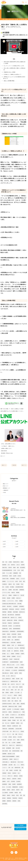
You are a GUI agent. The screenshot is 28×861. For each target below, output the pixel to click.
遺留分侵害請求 (5, 609)
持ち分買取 (4, 739)
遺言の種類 (19, 603)
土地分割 (3, 664)
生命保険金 (11, 792)
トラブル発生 (4, 737)
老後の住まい (18, 598)
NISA (3, 723)
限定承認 (3, 598)
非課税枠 (17, 723)
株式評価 (10, 626)
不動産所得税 (14, 798)
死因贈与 (8, 698)
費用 (21, 751)
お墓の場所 (10, 764)
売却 (18, 698)
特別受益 (3, 601)
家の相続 (19, 576)
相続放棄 (8, 598)
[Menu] (25, 2)
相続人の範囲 (15, 589)
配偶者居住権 (17, 614)
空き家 (20, 581)
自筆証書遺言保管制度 (19, 587)
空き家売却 (18, 781)
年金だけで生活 (20, 762)
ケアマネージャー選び (6, 592)
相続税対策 (19, 642)
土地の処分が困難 (18, 728)
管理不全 (22, 764)
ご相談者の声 (5, 490)
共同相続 (3, 656)
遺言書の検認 (11, 609)
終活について (3, 456)
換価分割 (8, 795)
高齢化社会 (16, 776)
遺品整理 (13, 784)
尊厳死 (13, 678)
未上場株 (8, 651)
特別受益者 (17, 653)
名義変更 (16, 667)
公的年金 (3, 639)
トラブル (17, 664)
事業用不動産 (22, 648)
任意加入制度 (13, 642)
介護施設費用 (15, 573)
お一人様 (7, 676)
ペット (18, 764)
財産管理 (22, 564)
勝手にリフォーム (16, 731)
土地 (22, 689)
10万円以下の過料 (5, 731)
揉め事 (3, 748)
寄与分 (16, 601)
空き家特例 (13, 781)
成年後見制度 (14, 634)
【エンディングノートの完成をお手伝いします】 (13, 66)
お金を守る (13, 684)
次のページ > (24, 465)
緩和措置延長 (4, 784)
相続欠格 (13, 592)
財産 (21, 789)
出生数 (22, 570)
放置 (7, 770)
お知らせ (18, 564)
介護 (15, 689)
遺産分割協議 (15, 612)
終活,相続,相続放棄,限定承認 (7, 570)
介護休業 (17, 756)
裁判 (20, 792)
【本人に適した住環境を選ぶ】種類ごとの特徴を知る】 (14, 69)
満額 (20, 701)
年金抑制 (7, 714)
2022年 (16, 544)
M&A (12, 639)
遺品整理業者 (19, 784)
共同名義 (22, 731)
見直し (10, 687)
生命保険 (7, 587)
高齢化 (18, 703)
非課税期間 (13, 723)
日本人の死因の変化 (9, 667)
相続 (3, 562)
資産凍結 (11, 673)
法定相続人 (21, 787)
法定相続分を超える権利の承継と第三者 (9, 603)
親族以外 (16, 701)
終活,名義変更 (22, 567)
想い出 (3, 787)
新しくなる (7, 723)
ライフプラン (4, 687)
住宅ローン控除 (15, 687)
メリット (3, 734)
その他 (4, 492)
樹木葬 (10, 576)
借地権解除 (19, 742)
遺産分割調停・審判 (5, 617)
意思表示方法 (4, 712)
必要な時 (3, 778)
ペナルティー (4, 767)
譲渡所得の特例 (17, 767)
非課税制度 (4, 773)
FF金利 (13, 645)
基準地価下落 (21, 620)
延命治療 (17, 678)
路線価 (14, 567)
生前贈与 (3, 634)
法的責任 (10, 770)
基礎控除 (3, 781)
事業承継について (6, 488)
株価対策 (3, 726)
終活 (6, 562)
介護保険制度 (21, 589)
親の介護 (22, 595)
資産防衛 (3, 645)
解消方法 (14, 737)
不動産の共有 (4, 728)
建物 (3, 692)
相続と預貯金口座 (11, 614)
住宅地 (3, 676)
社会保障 (14, 576)
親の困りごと (16, 759)
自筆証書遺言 (21, 606)
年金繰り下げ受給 (5, 578)
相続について (5, 484)
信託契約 (8, 639)
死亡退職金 (12, 587)
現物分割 (3, 795)
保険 (20, 770)
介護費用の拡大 (5, 659)
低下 (3, 670)
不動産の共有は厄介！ (19, 717)
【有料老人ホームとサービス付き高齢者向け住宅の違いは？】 (14, 77)
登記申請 (3, 620)
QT (15, 645)
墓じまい (7, 689)
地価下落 (16, 673)
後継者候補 (4, 637)
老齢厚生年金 (16, 651)
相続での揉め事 (5, 751)
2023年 (4, 544)
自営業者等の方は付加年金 (6, 703)
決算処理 (12, 653)
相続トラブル (4, 589)
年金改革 (10, 659)
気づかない (20, 734)
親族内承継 (14, 637)
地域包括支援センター (17, 712)
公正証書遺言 (15, 606)
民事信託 (8, 634)
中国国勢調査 (12, 578)
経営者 (14, 703)
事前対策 (22, 739)
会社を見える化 (10, 648)
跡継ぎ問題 (23, 703)
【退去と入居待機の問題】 (10, 81)
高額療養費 (4, 753)
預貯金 (17, 795)
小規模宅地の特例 (16, 623)
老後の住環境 (4, 706)
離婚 (16, 734)
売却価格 (13, 720)
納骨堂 (12, 689)
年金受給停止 (4, 584)
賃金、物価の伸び (22, 714)
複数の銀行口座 (13, 762)
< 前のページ (4, 465)
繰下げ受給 (4, 648)
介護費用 (13, 598)
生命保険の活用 (15, 726)
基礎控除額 (9, 798)
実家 (20, 726)
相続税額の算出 (5, 628)
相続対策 (3, 651)
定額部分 (10, 712)
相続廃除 (17, 592)
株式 (3, 587)
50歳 (23, 684)
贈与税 (10, 628)
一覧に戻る (14, 465)
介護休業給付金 (5, 759)
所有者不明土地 (5, 576)
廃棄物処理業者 (15, 787)
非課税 (19, 801)
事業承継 (19, 634)
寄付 (21, 698)
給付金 (16, 581)
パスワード (4, 695)
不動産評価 (10, 623)
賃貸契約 (11, 692)
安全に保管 (18, 748)
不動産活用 (9, 726)
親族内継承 (4, 564)
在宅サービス (10, 776)
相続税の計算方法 (16, 562)
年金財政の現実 (16, 659)
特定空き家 (4, 701)
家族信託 (9, 637)
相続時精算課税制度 (16, 628)
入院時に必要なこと (5, 762)
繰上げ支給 (16, 648)
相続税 (22, 562)
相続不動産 (12, 717)
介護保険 (10, 589)
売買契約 (7, 692)
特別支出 (9, 773)
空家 (22, 767)
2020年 (16, 547)
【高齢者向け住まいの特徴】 (9, 72)
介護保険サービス (16, 595)
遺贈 (18, 567)
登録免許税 (20, 798)
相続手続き (13, 564)
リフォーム (4, 776)
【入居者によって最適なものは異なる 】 (12, 74)
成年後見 (20, 776)
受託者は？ (9, 778)
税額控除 (20, 687)
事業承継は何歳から (5, 642)
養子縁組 (21, 651)
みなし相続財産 (5, 792)
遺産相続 (3, 789)
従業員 (9, 701)
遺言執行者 (17, 609)
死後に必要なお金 (5, 673)
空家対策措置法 (12, 631)
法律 (18, 689)
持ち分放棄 (10, 739)
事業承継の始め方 (21, 645)
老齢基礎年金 (17, 639)
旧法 (3, 742)
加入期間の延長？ (5, 662)
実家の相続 (13, 698)
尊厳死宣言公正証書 (14, 681)
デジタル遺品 (8, 787)
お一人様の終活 (14, 670)
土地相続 (10, 562)
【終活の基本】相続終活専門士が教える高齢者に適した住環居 (14, 62)
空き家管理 (23, 609)
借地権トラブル (5, 745)
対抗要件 (22, 653)
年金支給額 (21, 667)
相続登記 (19, 617)
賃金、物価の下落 (5, 717)
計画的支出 (14, 773)
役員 (12, 701)
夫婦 (13, 734)
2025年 (4, 541)
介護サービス (4, 595)
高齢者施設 (4, 612)
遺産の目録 (4, 614)
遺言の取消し (9, 606)
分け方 (14, 739)
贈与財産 (3, 798)
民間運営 (3, 709)
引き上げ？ (19, 656)
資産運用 (8, 645)
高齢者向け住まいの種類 (13, 706)
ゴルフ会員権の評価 (16, 626)
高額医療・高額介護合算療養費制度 (8, 756)
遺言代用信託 (4, 803)
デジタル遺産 (17, 692)
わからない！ (10, 695)
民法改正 (22, 664)
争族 (20, 573)
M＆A (9, 564)
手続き (22, 584)
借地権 (18, 739)
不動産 (23, 712)
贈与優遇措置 (8, 748)
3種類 (13, 748)
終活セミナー (18, 684)
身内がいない (13, 676)
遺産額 (10, 784)
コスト (3, 770)
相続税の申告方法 (5, 631)
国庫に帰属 (4, 684)
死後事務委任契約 (22, 670)
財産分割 (10, 567)
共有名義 (10, 737)
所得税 (3, 689)
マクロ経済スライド (13, 714)
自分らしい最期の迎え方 (6, 678)
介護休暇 (10, 759)
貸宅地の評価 (4, 626)
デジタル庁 (23, 578)
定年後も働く (8, 670)
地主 (9, 742)
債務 (21, 795)
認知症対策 (14, 778)
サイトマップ (21, 839)
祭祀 (14, 584)
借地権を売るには (19, 745)
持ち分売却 (20, 737)
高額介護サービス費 (11, 753)
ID (21, 692)
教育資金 (3, 698)
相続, (24, 581)
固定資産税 (4, 720)
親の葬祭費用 (4, 764)
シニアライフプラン (10, 601)
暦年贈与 (19, 778)
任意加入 (17, 578)
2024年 (16, 541)
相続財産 (16, 792)
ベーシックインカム (10, 581)
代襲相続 (10, 595)
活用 (18, 720)
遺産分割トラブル (14, 617)
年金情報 (17, 584)
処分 (12, 767)
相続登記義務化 (11, 728)
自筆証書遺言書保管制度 (14, 662)
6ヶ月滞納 (13, 742)
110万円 (8, 781)
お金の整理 (16, 770)
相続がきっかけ (12, 745)
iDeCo (21, 723)
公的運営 (19, 706)
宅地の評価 (4, 623)
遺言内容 (3, 606)
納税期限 (3, 801)
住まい (19, 773)
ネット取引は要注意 (15, 709)
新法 (6, 742)
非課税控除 (14, 801)
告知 (21, 678)
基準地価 (15, 620)
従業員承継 (20, 637)
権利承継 (8, 656)
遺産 (20, 681)
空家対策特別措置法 (20, 631)
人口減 (14, 570)
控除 (24, 795)
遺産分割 (13, 789)
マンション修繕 (9, 573)
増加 (10, 751)
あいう (8, 653)
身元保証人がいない (5, 681)
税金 (3, 714)
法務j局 (21, 662)
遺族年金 (10, 584)
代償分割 (13, 795)
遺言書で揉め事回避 (15, 751)
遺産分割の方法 (22, 612)
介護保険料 (13, 656)
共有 (10, 731)
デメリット (9, 734)
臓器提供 (22, 709)
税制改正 (15, 695)
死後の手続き (4, 567)
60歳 (8, 684)
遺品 (14, 764)
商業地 (20, 673)
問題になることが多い (11, 664)
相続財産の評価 (9, 620)
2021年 (4, 547)
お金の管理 (9, 709)
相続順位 (8, 789)
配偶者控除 (9, 801)
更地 (21, 720)
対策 (9, 767)
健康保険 (3, 581)
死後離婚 (20, 601)
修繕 (24, 720)
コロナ (3, 667)
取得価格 (9, 720)
